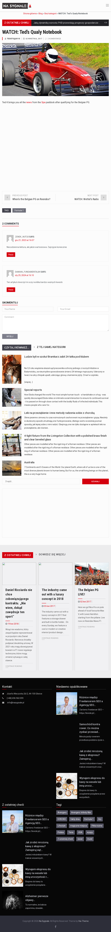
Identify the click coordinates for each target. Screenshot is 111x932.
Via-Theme (83, 921)
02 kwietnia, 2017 (34, 39)
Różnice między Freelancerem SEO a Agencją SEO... (91, 701)
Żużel (89, 839)
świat (80, 839)
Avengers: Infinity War (81, 812)
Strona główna (30, 13)
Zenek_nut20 (22, 237)
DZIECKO (62, 819)
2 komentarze (54, 39)
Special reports (33, 389)
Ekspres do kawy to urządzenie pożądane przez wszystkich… (92, 793)
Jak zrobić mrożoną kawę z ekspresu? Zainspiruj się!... (36, 846)
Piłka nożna (97, 826)
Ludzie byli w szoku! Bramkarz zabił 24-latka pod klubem (56, 356)
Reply (10, 254)
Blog (41, 13)
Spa (43, 102)
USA (80, 832)
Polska (61, 832)
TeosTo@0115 (13, 39)
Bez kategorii (51, 13)
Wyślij (10, 336)
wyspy (90, 832)
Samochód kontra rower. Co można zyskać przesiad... (89, 728)
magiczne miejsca (78, 826)
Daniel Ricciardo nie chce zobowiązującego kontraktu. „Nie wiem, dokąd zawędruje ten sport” (18, 603)
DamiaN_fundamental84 (27, 272)
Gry (99, 819)
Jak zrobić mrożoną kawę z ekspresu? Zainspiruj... (90, 755)
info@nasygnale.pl (15, 702)
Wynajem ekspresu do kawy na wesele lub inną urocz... (92, 782)
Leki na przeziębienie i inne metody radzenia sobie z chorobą (59, 412)
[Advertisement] (46, 126)
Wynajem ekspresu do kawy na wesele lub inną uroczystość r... (38, 873)
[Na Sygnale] (17, 5)
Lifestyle (61, 826)
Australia (29, 462)
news (29, 102)
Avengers (62, 812)
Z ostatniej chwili (65, 839)
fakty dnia (75, 819)
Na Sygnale (44, 921)
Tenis (71, 832)
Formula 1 (19, 210)
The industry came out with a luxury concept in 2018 (54, 594)
